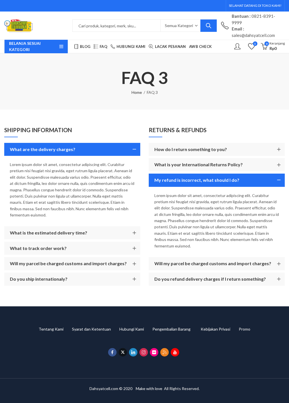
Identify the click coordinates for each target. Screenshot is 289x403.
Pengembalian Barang (176, 329)
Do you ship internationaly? (38, 279)
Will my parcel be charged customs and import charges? (68, 263)
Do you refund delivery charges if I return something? (210, 279)
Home (137, 92)
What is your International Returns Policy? (198, 164)
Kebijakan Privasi (220, 329)
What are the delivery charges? (42, 149)
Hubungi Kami (135, 329)
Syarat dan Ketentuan (95, 329)
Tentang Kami (55, 329)
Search (208, 25)
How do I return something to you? (190, 149)
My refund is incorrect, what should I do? (196, 180)
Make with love (149, 388)
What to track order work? (38, 248)
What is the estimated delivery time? (48, 232)
